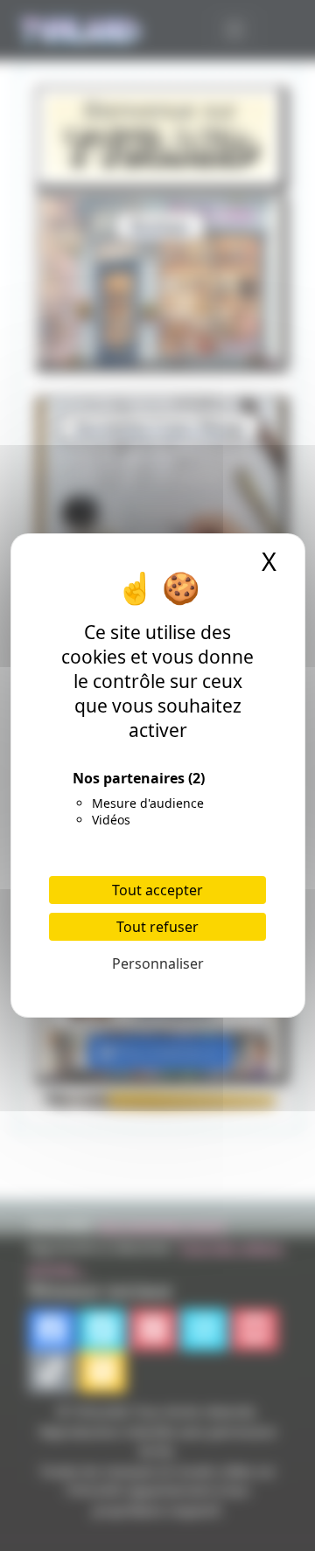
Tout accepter (157, 890)
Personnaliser (158, 963)
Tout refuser (157, 926)
